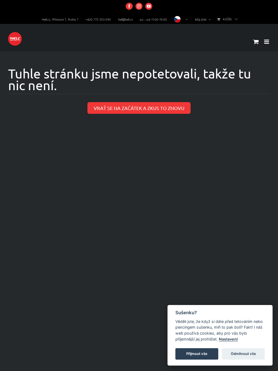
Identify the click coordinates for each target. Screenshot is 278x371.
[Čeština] (180, 19)
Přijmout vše (196, 353)
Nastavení (228, 339)
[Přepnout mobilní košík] (256, 42)
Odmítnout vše (243, 353)
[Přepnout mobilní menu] (267, 42)
